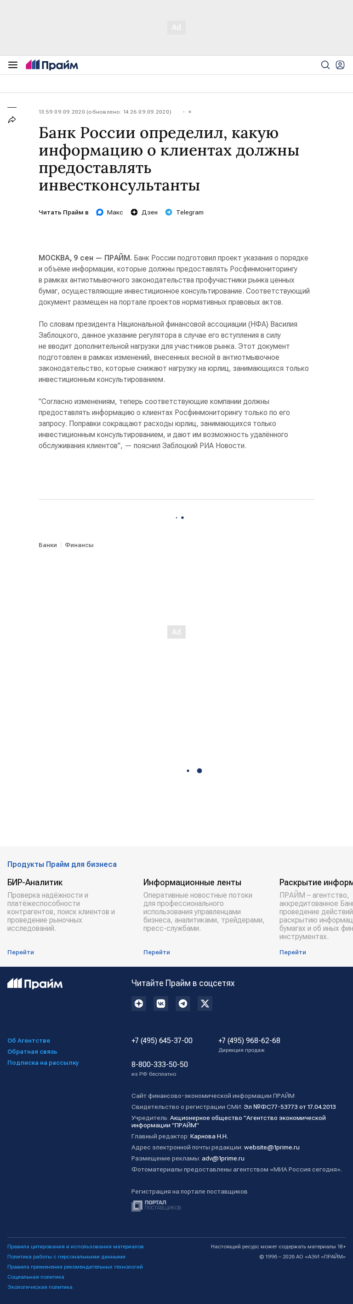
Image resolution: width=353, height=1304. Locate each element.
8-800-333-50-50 (159, 1069)
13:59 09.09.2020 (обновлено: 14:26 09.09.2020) (105, 112)
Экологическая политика (40, 1287)
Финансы (79, 544)
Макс (115, 212)
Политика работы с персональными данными (66, 1256)
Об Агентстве (28, 1040)
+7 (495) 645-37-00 (162, 1041)
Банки (48, 544)
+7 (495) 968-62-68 (249, 1045)
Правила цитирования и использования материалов (75, 1246)
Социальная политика (35, 1277)
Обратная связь (32, 1051)
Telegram (190, 212)
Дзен (150, 212)
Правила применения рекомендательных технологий (75, 1267)
